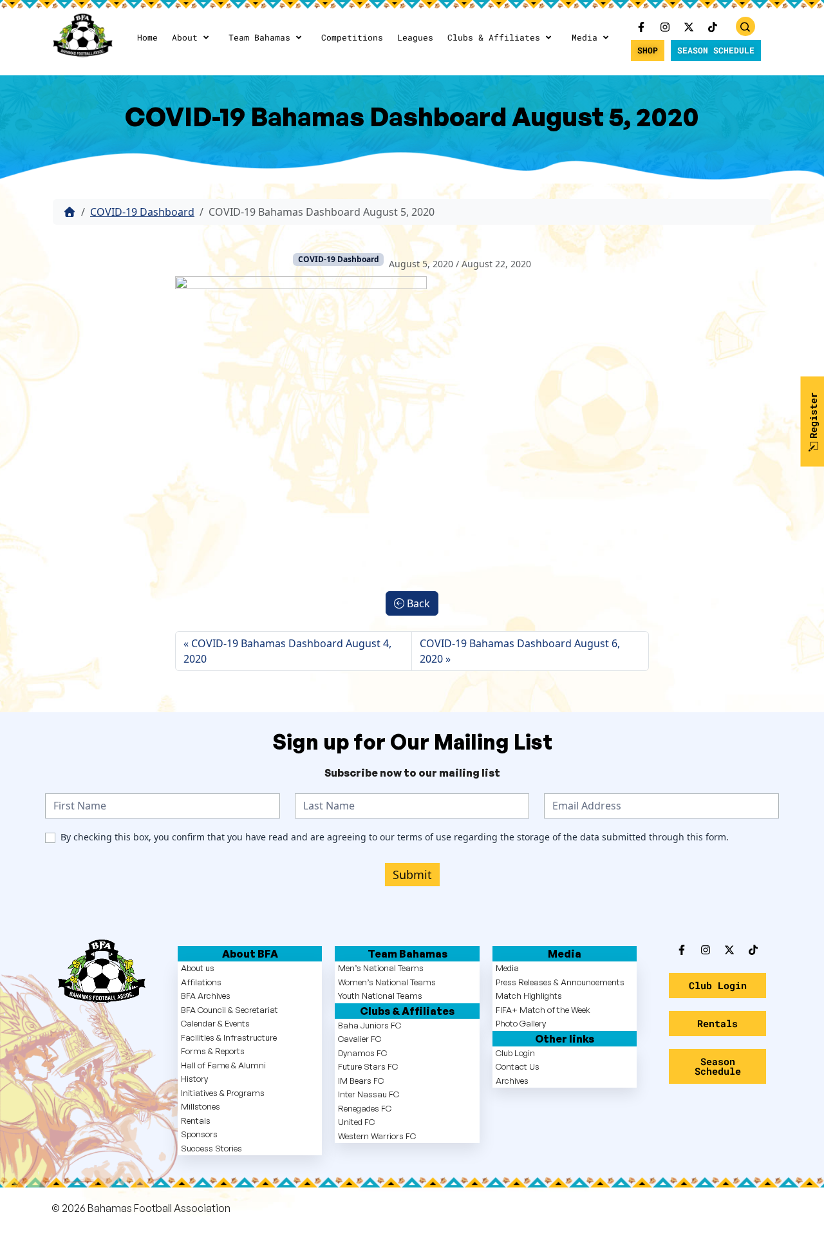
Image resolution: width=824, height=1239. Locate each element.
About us (197, 968)
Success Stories (211, 1148)
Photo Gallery (521, 1023)
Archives (512, 1080)
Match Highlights (529, 995)
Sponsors (199, 1134)
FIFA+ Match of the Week (543, 1010)
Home (147, 37)
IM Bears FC (361, 1080)
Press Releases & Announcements (560, 982)
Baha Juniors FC (369, 1025)
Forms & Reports (213, 1051)
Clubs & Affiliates (493, 37)
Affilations (201, 982)
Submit (412, 874)
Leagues (415, 37)
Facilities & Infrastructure (229, 1037)
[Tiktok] (753, 950)
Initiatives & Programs (223, 1093)
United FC (356, 1122)
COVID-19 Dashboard (142, 212)
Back (417, 603)
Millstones (200, 1106)
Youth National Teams (380, 995)
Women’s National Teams (387, 982)
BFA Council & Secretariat (229, 1010)
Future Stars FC (368, 1066)
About (185, 37)
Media (584, 37)
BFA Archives (205, 995)
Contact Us (517, 1066)
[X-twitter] (689, 27)
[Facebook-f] (641, 27)
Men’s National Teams (381, 968)
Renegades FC (364, 1108)
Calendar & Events (215, 1023)
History (194, 1078)
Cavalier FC (359, 1039)
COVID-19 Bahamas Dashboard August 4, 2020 (287, 651)
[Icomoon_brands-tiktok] (712, 27)
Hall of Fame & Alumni (223, 1065)
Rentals (196, 1120)
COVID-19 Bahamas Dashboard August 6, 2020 (520, 651)
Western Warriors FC (377, 1136)
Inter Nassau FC (368, 1094)
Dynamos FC (362, 1053)
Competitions (352, 37)
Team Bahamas (259, 37)
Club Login (515, 1053)
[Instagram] (665, 27)
